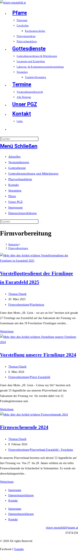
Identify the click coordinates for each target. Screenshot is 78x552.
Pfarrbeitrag (37, 304)
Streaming (14, 190)
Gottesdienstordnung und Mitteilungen (33, 173)
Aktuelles (14, 156)
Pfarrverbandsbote (20, 179)
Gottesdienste (17, 168)
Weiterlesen (7, 331)
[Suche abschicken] (40, 222)
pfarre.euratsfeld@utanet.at (62, 527)
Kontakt (13, 185)
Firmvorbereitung (18, 248)
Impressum (15, 207)
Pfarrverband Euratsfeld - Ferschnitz (51, 449)
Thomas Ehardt (17, 294)
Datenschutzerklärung (22, 213)
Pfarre (12, 196)
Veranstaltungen (18, 162)
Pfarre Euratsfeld (40, 377)
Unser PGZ (15, 201)
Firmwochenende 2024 (24, 427)
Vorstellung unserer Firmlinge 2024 (38, 355)
